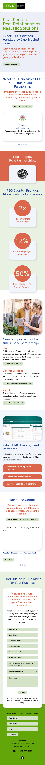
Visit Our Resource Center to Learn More (22, 519)
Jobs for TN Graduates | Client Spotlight (20, 553)
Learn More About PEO (22, 106)
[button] (19, 144)
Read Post (8, 560)
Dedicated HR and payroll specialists (18, 468)
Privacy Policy (18, 700)
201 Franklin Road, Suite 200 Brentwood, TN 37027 (22, 744)
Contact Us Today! (11, 64)
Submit (22, 693)
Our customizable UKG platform (21, 484)
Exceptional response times (19, 477)
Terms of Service (32, 700)
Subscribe (12, 735)
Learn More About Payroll (14, 403)
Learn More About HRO (13, 364)
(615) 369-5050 (26, 751)
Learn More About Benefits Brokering (18, 383)
